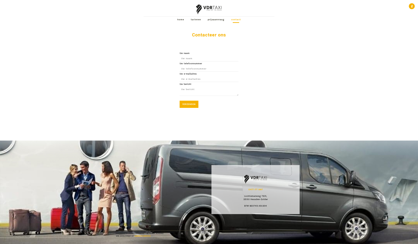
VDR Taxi (209, 8)
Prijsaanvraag (216, 19)
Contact (236, 19)
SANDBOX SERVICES (143, 236)
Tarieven (196, 19)
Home (180, 19)
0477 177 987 (255, 189)
